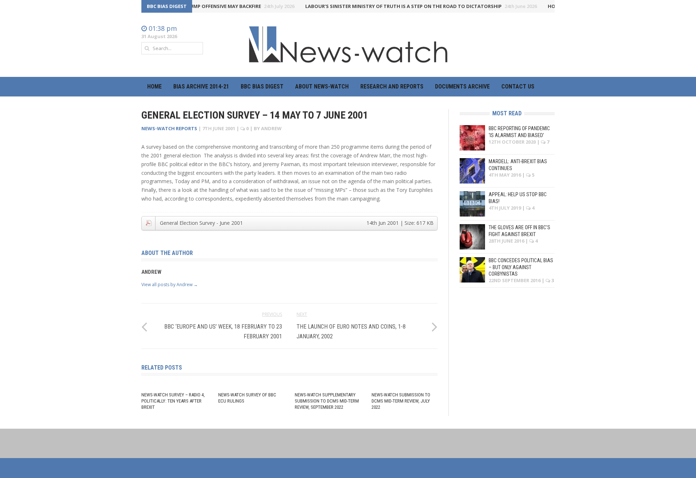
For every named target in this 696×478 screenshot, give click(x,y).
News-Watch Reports (169, 128)
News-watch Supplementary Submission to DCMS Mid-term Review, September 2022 (327, 401)
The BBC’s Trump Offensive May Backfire (219, 6)
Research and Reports (391, 86)
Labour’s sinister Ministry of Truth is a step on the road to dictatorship (413, 6)
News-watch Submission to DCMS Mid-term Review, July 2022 (401, 401)
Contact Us (517, 86)
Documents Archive (462, 86)
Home (154, 86)
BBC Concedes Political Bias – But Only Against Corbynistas (521, 266)
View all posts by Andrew (169, 284)
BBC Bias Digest (262, 86)
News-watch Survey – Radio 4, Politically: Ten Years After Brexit (173, 401)
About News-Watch (322, 86)
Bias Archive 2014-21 (201, 86)
